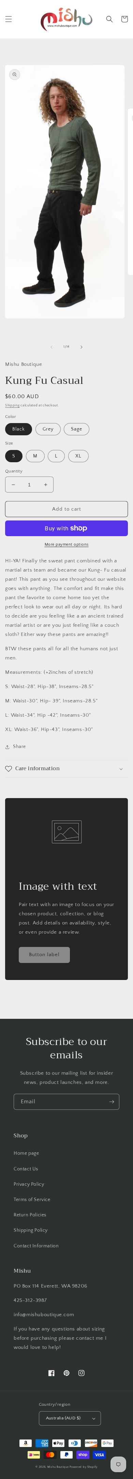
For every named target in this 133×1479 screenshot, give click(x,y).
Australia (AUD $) (63, 1418)
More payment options (67, 544)
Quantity (14, 471)
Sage (76, 429)
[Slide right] (81, 347)
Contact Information (36, 1246)
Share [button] (19, 746)
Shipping (12, 405)
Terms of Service (32, 1199)
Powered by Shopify (84, 1466)
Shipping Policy (31, 1230)
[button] (8, 19)
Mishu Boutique (58, 1466)
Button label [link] (44, 955)
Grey (48, 429)
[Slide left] (51, 347)
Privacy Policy (29, 1184)
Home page (26, 1153)
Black (18, 429)
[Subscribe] (111, 1102)
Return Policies (30, 1215)
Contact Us (26, 1169)
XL (78, 456)
